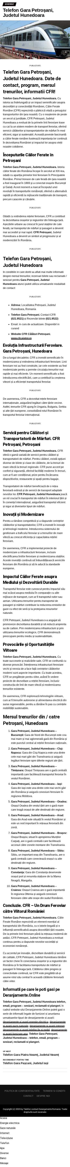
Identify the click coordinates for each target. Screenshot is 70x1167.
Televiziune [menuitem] (6, 1138)
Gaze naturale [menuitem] (8, 1128)
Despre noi (43, 1096)
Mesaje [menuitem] (4, 1163)
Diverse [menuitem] (4, 1153)
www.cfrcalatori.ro (21, 338)
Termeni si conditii (54, 1091)
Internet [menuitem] (4, 1133)
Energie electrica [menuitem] (9, 1123)
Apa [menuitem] (2, 1148)
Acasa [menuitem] (3, 1118)
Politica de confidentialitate (22, 1091)
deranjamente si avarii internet (47, 1025)
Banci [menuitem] (3, 1158)
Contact (28, 1096)
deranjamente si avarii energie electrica (25, 1021)
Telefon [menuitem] (4, 1143)
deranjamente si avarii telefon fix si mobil (26, 1029)
